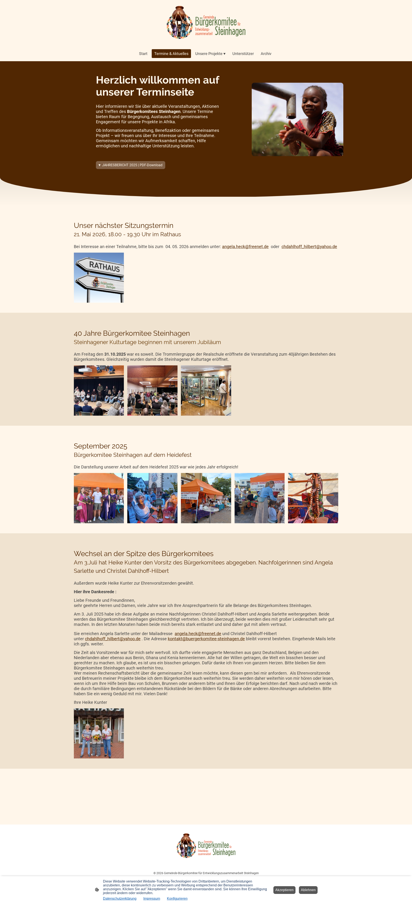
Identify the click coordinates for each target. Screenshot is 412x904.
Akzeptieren (284, 890)
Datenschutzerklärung (119, 898)
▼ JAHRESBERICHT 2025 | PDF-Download (130, 165)
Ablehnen (308, 890)
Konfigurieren (177, 898)
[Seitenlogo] (206, 23)
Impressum (151, 898)
